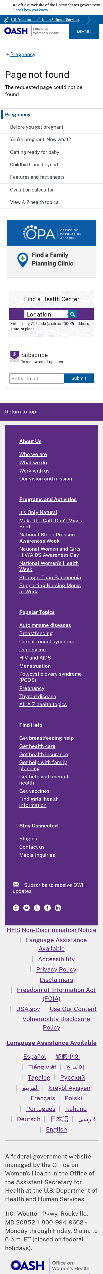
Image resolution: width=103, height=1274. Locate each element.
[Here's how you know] (51, 7)
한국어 (75, 1067)
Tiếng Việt (42, 1067)
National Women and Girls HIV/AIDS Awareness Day (50, 552)
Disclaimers (56, 979)
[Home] (31, 34)
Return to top (20, 412)
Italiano (76, 1108)
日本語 (59, 1118)
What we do (33, 462)
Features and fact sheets (37, 177)
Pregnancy (18, 114)
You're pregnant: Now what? (40, 139)
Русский (72, 1077)
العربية (30, 1087)
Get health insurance (43, 754)
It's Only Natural (38, 512)
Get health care (37, 746)
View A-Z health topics (34, 202)
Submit (78, 378)
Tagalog (39, 1077)
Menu (84, 31)
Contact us (32, 847)
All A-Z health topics (43, 704)
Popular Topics (37, 612)
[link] (18, 884)
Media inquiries (37, 855)
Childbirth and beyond (34, 164)
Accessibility (56, 959)
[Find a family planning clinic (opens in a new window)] (51, 278)
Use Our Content (73, 1008)
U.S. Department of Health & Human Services (45, 20)
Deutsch (28, 1118)
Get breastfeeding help (46, 738)
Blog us (28, 838)
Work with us (34, 471)
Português (40, 1108)
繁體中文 (67, 1056)
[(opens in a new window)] (17, 909)
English (56, 1129)
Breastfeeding (36, 633)
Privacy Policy (56, 969)
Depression (32, 649)
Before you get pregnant (36, 127)
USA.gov (28, 1008)
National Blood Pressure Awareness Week (48, 538)
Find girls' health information (39, 802)
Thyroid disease (37, 696)
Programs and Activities (48, 499)
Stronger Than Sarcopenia (50, 577)
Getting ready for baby (34, 152)
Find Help (31, 725)
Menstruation (35, 666)
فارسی (87, 1118)
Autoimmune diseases (45, 625)
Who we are (33, 454)
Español (34, 1056)
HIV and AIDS (35, 658)
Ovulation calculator (32, 190)
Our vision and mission (45, 479)
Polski (73, 1098)
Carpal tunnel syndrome (47, 641)
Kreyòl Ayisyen (69, 1087)
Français (43, 1098)
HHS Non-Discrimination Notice (51, 929)
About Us (30, 441)
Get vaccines (34, 791)
